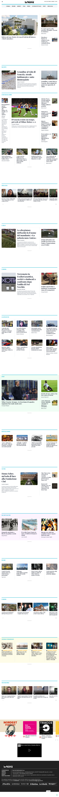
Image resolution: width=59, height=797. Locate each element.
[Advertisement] (29, 10)
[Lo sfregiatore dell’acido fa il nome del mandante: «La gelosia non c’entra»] (9, 238)
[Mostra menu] (2, 1)
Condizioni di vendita (5, 771)
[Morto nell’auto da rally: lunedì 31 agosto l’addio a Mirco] (7, 152)
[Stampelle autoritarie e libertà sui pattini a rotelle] (10, 525)
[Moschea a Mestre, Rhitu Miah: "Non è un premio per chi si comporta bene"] (9, 193)
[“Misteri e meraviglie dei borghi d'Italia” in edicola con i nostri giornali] (37, 438)
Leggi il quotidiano (47, 1)
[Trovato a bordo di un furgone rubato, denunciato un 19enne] (37, 343)
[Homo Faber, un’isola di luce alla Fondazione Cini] (29, 478)
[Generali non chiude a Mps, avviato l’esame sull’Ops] (40, 607)
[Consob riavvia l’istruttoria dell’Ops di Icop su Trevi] (9, 607)
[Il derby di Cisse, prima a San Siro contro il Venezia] (49, 386)
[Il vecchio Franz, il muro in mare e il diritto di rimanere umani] (29, 525)
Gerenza (4, 773)
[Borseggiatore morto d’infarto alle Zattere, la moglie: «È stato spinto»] (5, 100)
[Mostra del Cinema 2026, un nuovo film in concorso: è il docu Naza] (54, 486)
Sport (44, 6)
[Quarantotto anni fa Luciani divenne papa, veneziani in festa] (37, 323)
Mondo (28, 6)
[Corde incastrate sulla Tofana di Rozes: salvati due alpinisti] (51, 567)
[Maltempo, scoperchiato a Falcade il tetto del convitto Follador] (22, 567)
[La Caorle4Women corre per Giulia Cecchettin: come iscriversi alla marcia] (22, 323)
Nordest (19, 6)
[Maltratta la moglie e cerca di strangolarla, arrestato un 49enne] (54, 113)
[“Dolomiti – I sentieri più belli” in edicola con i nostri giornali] (22, 438)
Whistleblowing (6, 775)
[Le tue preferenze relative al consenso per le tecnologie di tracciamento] (57, 795)
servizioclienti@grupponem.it (36, 780)
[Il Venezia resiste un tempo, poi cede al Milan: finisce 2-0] (25, 108)
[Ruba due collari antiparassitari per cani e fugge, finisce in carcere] (7, 343)
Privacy (3, 774)
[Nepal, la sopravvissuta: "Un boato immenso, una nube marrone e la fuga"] (25, 690)
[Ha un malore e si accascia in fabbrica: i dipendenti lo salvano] (54, 136)
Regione (13, 6)
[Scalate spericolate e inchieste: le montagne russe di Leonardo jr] (49, 279)
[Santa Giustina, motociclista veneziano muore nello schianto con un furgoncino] (51, 343)
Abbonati (53, 1)
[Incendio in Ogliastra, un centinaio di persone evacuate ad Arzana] (40, 690)
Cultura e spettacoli (36, 6)
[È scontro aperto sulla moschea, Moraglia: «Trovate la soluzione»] (49, 21)
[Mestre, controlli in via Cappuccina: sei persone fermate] (22, 343)
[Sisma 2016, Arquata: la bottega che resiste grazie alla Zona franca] (9, 690)
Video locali (50, 6)
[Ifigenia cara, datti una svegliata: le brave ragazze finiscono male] (49, 525)
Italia (24, 6)
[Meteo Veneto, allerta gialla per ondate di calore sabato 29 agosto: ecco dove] (37, 567)
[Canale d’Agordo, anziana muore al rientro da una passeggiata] (7, 567)
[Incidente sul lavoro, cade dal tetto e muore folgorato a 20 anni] (37, 152)
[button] (29, 750)
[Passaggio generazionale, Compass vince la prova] (25, 607)
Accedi (56, 1)
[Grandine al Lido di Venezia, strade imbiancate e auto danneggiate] (9, 80)
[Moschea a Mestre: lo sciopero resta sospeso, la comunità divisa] (54, 39)
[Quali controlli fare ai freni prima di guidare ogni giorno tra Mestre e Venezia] (7, 646)
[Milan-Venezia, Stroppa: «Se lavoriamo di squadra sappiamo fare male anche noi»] (20, 390)
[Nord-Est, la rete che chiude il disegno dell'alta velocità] (22, 646)
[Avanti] (56, 204)
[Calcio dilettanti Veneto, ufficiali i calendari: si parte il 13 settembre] (54, 402)
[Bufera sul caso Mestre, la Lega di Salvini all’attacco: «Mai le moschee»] (20, 25)
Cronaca (8, 6)
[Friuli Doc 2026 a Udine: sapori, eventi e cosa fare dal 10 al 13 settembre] (37, 646)
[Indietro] (3, 204)
